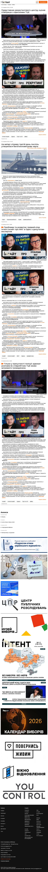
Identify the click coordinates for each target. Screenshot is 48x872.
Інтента (14, 265)
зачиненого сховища (12, 126)
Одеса (13, 136)
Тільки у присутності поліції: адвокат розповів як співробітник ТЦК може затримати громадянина (21, 366)
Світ (26, 833)
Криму (22, 187)
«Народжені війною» (7, 527)
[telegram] (7, 862)
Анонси (4, 512)
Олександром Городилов (22, 113)
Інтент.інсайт (14, 43)
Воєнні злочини (29, 127)
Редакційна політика (5, 854)
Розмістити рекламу (6, 858)
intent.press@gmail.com (6, 846)
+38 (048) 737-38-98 (5, 848)
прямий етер (30, 356)
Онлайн (26, 829)
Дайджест (27, 821)
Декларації (3, 828)
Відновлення (28, 819)
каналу (27, 108)
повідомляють (11, 180)
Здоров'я (38, 822)
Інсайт (4, 356)
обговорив (25, 309)
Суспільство (27, 835)
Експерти (3, 823)
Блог (37, 815)
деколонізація (10, 113)
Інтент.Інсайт (5, 136)
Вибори (38, 817)
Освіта (38, 829)
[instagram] (4, 862)
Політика (38, 830)
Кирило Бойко (42, 134)
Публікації (3, 813)
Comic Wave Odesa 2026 (8, 522)
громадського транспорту (13, 119)
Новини (9, 4)
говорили (13, 305)
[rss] (9, 862)
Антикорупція (39, 813)
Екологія (38, 821)
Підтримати (43, 2)
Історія (38, 811)
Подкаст (27, 830)
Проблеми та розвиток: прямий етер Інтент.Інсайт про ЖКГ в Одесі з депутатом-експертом (23, 229)
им (29, 113)
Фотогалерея (39, 835)
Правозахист (28, 832)
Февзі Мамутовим (22, 112)
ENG (37, 2)
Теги (2, 831)
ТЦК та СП (19, 136)
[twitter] (2, 862)
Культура (38, 824)
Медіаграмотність (29, 826)
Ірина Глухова (42, 217)
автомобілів (5, 190)
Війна (13, 4)
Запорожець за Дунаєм (8, 532)
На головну (4, 4)
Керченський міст (25, 201)
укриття (25, 121)
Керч (3, 219)
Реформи (38, 832)
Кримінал (27, 824)
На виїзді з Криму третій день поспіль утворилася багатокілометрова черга (20, 145)
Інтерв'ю (3, 818)
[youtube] (6, 862)
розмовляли (11, 313)
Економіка (27, 822)
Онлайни (3, 821)
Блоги (2, 826)
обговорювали (12, 105)
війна (26, 136)
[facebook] (1, 862)
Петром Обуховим (12, 116)
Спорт (37, 833)
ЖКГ (18, 356)
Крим (24, 111)
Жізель (3, 516)
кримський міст (27, 219)
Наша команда (4, 852)
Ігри (37, 810)
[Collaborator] (24, 588)
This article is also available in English (37, 148)
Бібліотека (27, 817)
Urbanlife (27, 810)
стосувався (14, 316)
